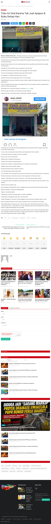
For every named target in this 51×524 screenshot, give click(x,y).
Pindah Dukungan (5, 468)
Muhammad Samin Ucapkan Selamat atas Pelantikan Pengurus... (29, 498)
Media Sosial (22, 217)
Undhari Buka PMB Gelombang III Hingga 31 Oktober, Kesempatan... (23, 390)
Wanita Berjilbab (26, 465)
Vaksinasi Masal (25, 468)
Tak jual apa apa (15, 217)
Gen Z (6, 6)
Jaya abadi (34, 217)
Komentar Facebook (14, 308)
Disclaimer (3, 519)
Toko (9, 217)
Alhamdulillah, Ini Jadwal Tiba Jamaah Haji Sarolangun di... (29, 507)
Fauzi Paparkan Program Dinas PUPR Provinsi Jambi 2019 (38, 227)
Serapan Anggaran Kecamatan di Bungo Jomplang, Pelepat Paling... (24, 376)
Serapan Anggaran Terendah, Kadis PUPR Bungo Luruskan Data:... (23, 370)
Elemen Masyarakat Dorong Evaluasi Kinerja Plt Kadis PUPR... (22, 433)
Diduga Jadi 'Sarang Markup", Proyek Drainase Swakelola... (22, 383)
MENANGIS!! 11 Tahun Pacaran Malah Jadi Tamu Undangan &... (25, 283)
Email (2, 317)
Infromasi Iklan (25, 519)
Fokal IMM (18, 468)
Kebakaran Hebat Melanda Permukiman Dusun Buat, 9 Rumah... (22, 363)
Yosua (20, 465)
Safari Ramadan (28, 471)
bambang (12, 468)
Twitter (28, 217)
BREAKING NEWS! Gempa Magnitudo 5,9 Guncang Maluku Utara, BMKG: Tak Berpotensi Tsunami (13, 227)
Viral (5, 217)
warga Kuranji (12, 471)
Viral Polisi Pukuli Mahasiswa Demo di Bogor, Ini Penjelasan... (8, 283)
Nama (2, 311)
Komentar (4, 308)
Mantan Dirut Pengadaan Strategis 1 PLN (38, 468)
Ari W (5, 19)
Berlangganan (46, 499)
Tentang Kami (9, 519)
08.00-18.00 (28, 88)
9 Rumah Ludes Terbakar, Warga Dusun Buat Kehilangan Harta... (22, 452)
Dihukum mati (20, 471)
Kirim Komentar (5, 339)
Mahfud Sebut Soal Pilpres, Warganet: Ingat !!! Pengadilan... (41, 283)
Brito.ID (36, 286)
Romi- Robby (7, 465)
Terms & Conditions (17, 519)
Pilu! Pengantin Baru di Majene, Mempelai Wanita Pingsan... (42, 300)
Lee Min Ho (14, 465)
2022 (3, 465)
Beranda (2, 6)
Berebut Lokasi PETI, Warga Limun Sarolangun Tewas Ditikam (29, 490)
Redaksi (30, 519)
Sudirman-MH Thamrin (35, 465)
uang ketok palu (5, 471)
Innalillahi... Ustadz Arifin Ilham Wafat (8, 300)
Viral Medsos (10, 6)
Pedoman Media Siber (5, 521)
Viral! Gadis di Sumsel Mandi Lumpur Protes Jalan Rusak (25, 300)
